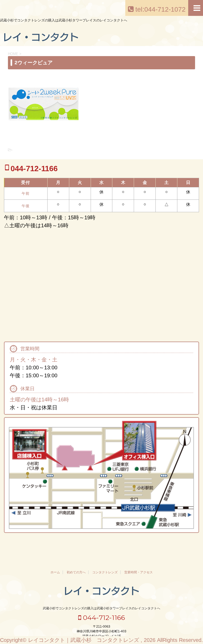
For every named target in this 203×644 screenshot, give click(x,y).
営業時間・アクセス (138, 572)
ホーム (55, 572)
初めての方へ (76, 572)
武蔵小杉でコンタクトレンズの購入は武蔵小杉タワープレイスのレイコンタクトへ (101, 608)
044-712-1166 (103, 618)
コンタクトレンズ (105, 572)
